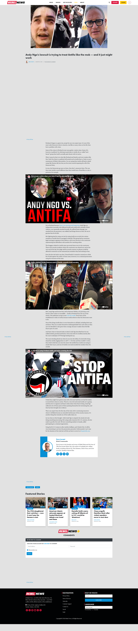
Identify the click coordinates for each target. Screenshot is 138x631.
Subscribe (65, 601)
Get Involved (67, 2)
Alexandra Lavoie (53, 522)
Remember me (33, 550)
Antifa (37, 487)
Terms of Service (67, 598)
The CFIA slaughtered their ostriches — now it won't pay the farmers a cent (35, 514)
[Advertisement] (10, 313)
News (51, 2)
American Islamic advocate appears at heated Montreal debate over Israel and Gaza (57, 515)
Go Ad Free (8, 336)
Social (64, 609)
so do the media (71, 315)
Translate (96, 609)
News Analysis (30, 487)
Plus (76, 2)
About (82, 2)
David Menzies (97, 519)
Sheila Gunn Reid (30, 519)
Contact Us (65, 606)
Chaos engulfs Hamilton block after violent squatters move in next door (102, 514)
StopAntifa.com (85, 431)
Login (64, 612)
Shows (58, 2)
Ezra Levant (31, 61)
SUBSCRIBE (46, 543)
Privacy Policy (66, 596)
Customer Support (67, 604)
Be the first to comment (50, 61)
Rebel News (74, 519)
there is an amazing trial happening (69, 225)
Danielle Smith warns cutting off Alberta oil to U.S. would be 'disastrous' (80, 514)
